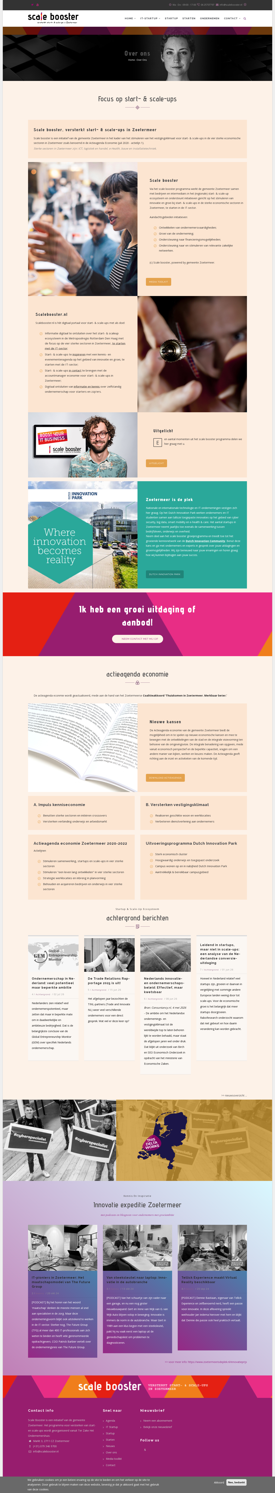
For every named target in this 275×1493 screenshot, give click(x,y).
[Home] (53, 17)
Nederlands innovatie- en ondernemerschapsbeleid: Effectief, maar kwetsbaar (65, 985)
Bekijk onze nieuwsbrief (157, 1427)
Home (129, 18)
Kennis (40, 1289)
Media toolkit (158, 282)
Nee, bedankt (236, 1482)
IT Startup (112, 1427)
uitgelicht (156, 463)
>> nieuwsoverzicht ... (234, 1095)
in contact (75, 370)
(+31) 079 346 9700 (45, 1446)
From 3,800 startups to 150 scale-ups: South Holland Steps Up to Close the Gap (176, 985)
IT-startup (149, 18)
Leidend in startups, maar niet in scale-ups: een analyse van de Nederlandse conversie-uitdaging (121, 954)
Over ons (111, 1452)
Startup (171, 18)
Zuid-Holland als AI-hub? (234, 978)
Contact (231, 18)
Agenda (110, 1420)
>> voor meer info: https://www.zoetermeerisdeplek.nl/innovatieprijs (206, 1362)
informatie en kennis (87, 386)
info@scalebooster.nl (45, 1451)
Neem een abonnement (157, 1420)
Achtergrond (56, 999)
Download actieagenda (165, 777)
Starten (188, 18)
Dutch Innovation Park (165, 574)
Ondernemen (209, 18)
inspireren (79, 354)
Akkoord (219, 1482)
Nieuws (110, 1446)
